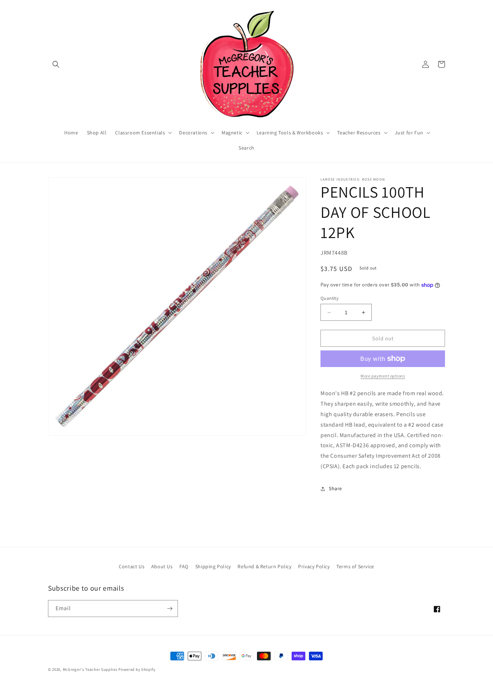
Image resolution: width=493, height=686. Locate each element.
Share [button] (335, 488)
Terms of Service (355, 566)
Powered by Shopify (137, 669)
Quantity (329, 298)
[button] (56, 64)
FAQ (183, 566)
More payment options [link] (383, 376)
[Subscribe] (170, 608)
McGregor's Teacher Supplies (90, 669)
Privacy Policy (314, 566)
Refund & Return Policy (264, 566)
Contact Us (131, 566)
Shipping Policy (213, 566)
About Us (162, 566)
